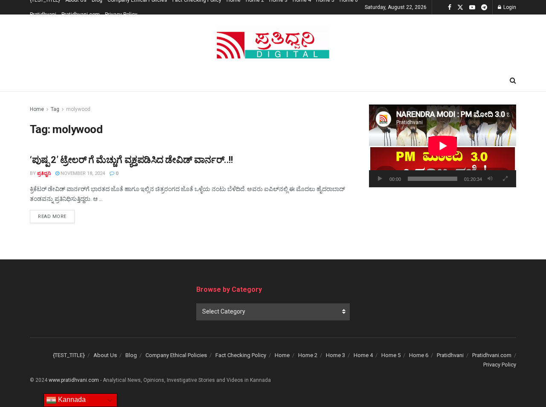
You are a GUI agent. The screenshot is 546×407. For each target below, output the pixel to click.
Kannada (71, 399)
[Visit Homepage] (273, 42)
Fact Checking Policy (240, 355)
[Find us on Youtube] (472, 7)
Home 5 (391, 355)
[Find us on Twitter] (460, 7)
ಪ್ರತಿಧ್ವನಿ (44, 173)
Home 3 (335, 355)
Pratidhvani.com (80, 14)
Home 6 (418, 355)
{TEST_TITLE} (69, 355)
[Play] (380, 178)
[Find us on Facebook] (449, 7)
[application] (442, 146)
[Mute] (490, 178)
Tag (55, 109)
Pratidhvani (43, 14)
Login (509, 7)
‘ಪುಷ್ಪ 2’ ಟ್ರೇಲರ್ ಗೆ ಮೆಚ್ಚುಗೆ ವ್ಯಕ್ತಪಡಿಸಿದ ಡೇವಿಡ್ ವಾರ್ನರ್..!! (131, 159)
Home (37, 109)
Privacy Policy (121, 14)
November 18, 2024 (82, 173)
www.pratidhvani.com (74, 380)
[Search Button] (513, 80)
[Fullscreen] (505, 178)
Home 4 (363, 355)
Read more (56, 216)
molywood (78, 109)
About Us (105, 355)
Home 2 (307, 355)
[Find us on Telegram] (484, 7)
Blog (131, 355)
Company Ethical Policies (176, 355)
